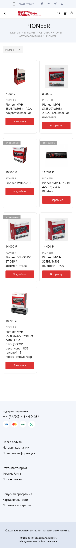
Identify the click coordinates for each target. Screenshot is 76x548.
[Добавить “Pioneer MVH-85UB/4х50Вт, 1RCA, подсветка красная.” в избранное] (34, 63)
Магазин (29, 32)
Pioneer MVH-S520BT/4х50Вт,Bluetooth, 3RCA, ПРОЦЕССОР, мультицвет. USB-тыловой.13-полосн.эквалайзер (19, 344)
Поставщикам (12, 479)
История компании (16, 447)
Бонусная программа (17, 494)
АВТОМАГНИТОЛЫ (50, 32)
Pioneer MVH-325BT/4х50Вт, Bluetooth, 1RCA (53, 261)
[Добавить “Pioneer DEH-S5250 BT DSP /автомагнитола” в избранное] (34, 216)
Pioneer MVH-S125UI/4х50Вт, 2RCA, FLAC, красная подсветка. (55, 111)
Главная (15, 32)
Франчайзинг (12, 474)
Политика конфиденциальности (38, 537)
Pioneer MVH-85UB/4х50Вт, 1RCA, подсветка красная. (18, 109)
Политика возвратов (17, 505)
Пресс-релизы (12, 442)
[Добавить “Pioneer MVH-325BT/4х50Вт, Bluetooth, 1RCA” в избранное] (70, 216)
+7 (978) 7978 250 (26, 3)
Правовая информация (19, 453)
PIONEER (10, 49)
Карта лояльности (15, 500)
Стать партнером (15, 468)
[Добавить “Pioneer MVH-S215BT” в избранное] (34, 142)
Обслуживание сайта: (38, 541)
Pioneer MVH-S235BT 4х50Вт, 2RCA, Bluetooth (56, 187)
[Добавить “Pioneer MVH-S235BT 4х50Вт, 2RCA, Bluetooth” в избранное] (70, 142)
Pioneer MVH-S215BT (19, 183)
